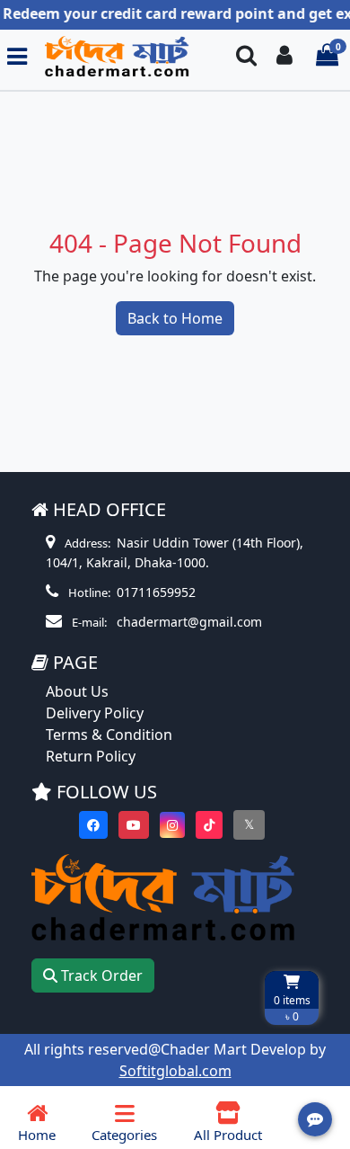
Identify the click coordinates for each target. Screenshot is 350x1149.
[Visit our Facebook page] (93, 825)
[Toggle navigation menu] (17, 56)
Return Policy (91, 756)
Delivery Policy (95, 713)
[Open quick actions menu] (315, 1119)
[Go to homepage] (123, 56)
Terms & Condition (109, 734)
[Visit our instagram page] (172, 825)
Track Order (100, 975)
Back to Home (175, 318)
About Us (77, 691)
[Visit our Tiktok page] (209, 825)
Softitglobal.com (175, 1071)
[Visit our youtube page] (133, 825)
